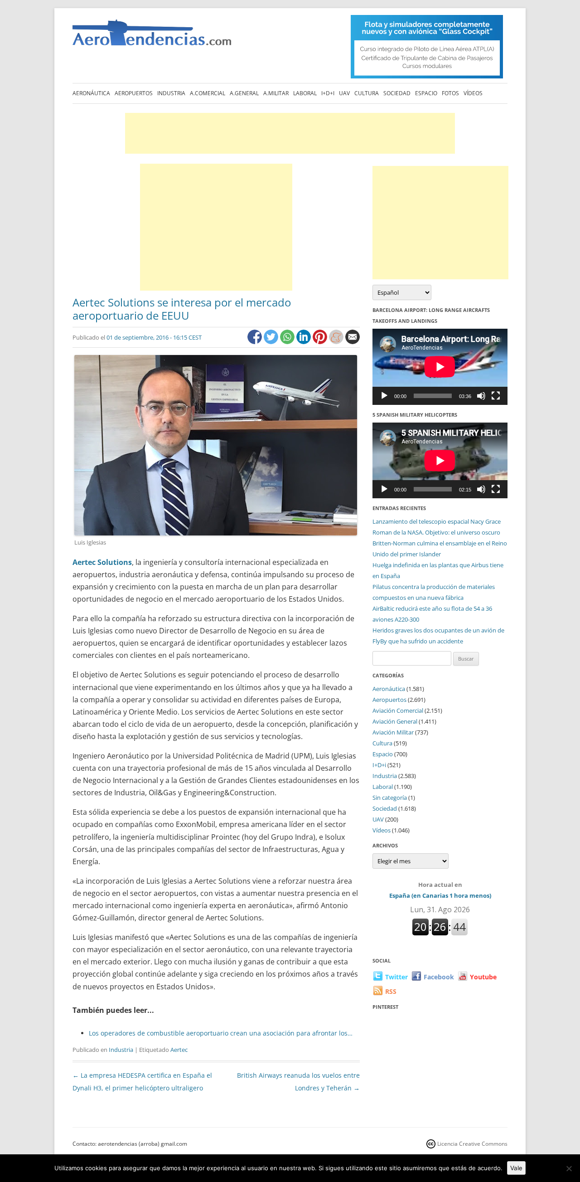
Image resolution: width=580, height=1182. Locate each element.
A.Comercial (207, 93)
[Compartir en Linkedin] (304, 341)
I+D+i (327, 93)
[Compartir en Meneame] (337, 341)
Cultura (366, 93)
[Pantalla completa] (495, 395)
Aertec (179, 1050)
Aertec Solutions (102, 562)
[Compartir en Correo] (352, 341)
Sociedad (397, 93)
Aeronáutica (91, 93)
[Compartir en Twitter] (272, 341)
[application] (440, 366)
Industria (171, 93)
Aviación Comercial (397, 710)
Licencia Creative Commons (472, 1144)
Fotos (450, 93)
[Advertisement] (290, 133)
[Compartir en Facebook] (255, 341)
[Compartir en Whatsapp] (288, 341)
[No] (568, 1168)
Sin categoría (389, 797)
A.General (244, 93)
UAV (344, 93)
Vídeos (473, 93)
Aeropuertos (134, 93)
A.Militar (276, 93)
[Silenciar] (481, 395)
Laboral (305, 93)
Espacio (426, 93)
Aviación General (394, 721)
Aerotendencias (151, 36)
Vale (516, 1168)
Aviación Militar (393, 732)
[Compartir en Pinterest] (321, 341)
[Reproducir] (384, 395)
